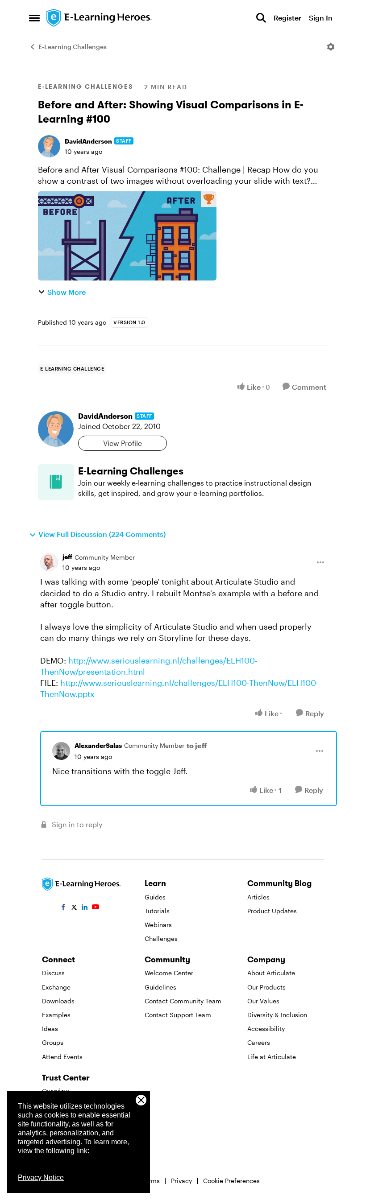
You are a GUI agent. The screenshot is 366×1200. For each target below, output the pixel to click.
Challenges (161, 938)
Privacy (181, 1180)
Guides (155, 897)
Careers (258, 1042)
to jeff (197, 745)
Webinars (158, 924)
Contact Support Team (178, 1015)
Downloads (58, 1001)
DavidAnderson (88, 141)
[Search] (261, 17)
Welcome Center (169, 973)
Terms (151, 1180)
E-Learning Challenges (72, 46)
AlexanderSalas (98, 745)
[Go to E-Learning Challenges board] (56, 482)
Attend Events (62, 1056)
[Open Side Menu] (34, 18)
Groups (52, 1042)
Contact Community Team (183, 1001)
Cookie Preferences (231, 1180)
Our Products (266, 987)
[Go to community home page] (99, 18)
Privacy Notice (41, 1177)
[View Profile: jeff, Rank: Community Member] (49, 562)
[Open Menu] (330, 47)
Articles (258, 897)
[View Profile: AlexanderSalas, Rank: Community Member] (61, 751)
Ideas (50, 1028)
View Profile (122, 443)
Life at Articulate (271, 1056)
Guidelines (160, 987)
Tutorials (157, 911)
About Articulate (271, 973)
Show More (66, 292)
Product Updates (272, 911)
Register (287, 17)
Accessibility (266, 1028)
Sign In (321, 17)
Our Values (263, 1001)
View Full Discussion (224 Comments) (102, 534)
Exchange (56, 987)
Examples (56, 1015)
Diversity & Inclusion (277, 1015)
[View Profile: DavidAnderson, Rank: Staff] (49, 146)
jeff (67, 557)
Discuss (53, 973)
